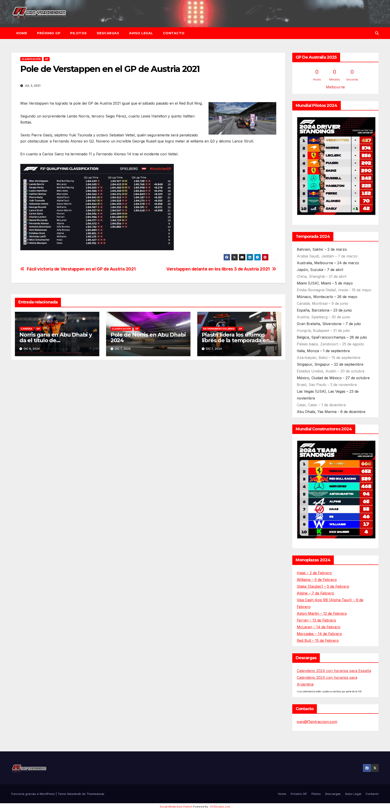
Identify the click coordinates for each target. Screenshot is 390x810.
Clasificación (31, 59)
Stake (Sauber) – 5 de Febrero (323, 586)
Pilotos (78, 33)
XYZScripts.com (220, 806)
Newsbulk (74, 794)
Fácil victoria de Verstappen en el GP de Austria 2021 (81, 269)
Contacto (174, 33)
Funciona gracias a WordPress (33, 794)
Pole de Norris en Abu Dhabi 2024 (148, 337)
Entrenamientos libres (218, 328)
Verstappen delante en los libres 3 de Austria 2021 (218, 269)
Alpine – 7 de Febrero (315, 593)
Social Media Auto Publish (176, 806)
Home (21, 33)
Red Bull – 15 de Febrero (318, 640)
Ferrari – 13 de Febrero (316, 620)
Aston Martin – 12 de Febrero (322, 613)
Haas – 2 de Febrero (314, 573)
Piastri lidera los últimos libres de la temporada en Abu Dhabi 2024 (236, 340)
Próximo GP (48, 33)
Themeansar (95, 794)
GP (46, 59)
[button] (377, 33)
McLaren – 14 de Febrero (318, 627)
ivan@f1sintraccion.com (317, 721)
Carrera (26, 328)
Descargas (108, 33)
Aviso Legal (141, 33)
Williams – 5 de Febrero (317, 579)
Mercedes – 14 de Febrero (319, 633)
